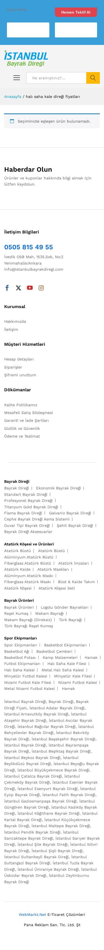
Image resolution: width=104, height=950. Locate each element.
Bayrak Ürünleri (19, 607)
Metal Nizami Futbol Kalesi (29, 688)
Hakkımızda (15, 321)
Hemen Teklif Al (75, 12)
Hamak (91, 657)
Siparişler (13, 367)
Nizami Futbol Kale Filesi (27, 682)
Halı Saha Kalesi (19, 670)
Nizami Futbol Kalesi (77, 682)
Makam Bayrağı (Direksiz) (28, 620)
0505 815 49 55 (28, 247)
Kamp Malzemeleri (60, 657)
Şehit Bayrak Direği (75, 525)
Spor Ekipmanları (20, 645)
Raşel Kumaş (16, 613)
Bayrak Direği (16, 488)
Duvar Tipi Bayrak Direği (27, 525)
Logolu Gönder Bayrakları (64, 607)
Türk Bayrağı (70, 620)
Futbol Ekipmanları (22, 663)
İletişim (11, 329)
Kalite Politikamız (20, 405)
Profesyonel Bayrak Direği (28, 500)
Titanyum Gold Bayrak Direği (31, 507)
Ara (93, 78)
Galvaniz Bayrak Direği (70, 513)
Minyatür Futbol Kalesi (25, 676)
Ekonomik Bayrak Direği (58, 488)
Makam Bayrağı (49, 613)
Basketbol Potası (20, 657)
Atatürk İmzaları (73, 563)
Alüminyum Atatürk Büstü (29, 557)
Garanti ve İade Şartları (26, 420)
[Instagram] (41, 288)
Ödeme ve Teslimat (22, 436)
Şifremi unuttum (20, 375)
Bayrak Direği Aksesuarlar (28, 531)
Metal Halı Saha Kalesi (63, 670)
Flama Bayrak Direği (23, 513)
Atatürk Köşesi (18, 588)
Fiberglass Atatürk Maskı (27, 582)
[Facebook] (7, 288)
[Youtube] (29, 288)
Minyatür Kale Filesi (73, 676)
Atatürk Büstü (17, 550)
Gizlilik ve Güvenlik (22, 428)
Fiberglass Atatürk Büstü (27, 563)
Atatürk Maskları (53, 569)
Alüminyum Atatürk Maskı (28, 575)
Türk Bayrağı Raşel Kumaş (28, 626)
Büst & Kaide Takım (76, 582)
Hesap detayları (19, 359)
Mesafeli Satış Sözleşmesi (28, 412)
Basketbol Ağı (16, 651)
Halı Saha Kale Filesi (66, 663)
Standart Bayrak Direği (25, 494)
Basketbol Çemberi (54, 651)
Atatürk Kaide (17, 569)
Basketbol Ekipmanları (65, 645)
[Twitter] (18, 288)
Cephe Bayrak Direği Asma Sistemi (37, 519)
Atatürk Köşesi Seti (57, 588)
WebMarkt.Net (32, 914)
